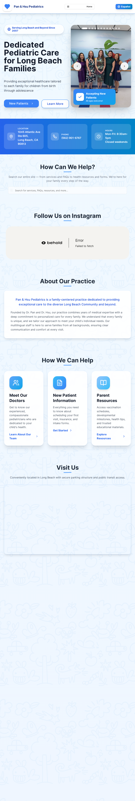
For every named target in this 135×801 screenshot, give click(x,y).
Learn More (55, 103)
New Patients (18, 103)
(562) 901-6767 (71, 137)
